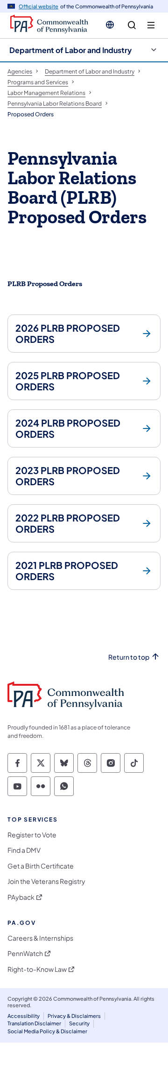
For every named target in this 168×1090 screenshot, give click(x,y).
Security (79, 1023)
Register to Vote (31, 835)
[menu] (151, 25)
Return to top (128, 657)
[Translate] (110, 24)
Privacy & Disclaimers (74, 1016)
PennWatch (25, 953)
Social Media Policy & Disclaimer (47, 1031)
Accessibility (23, 1016)
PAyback (21, 897)
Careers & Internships (40, 938)
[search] (131, 25)
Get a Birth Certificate (40, 866)
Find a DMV (24, 850)
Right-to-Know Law (37, 969)
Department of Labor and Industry (70, 50)
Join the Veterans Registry (46, 881)
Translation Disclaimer (34, 1023)
